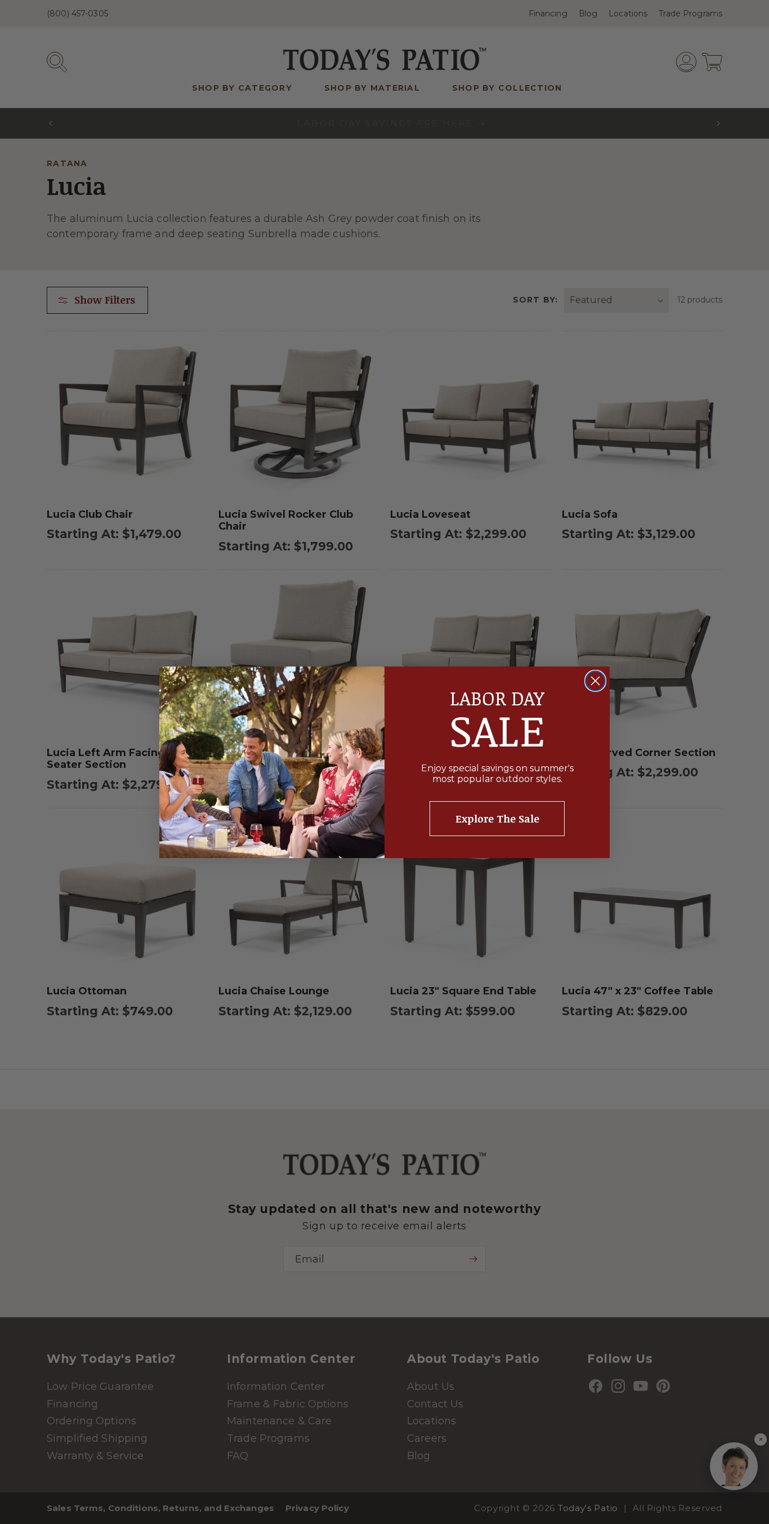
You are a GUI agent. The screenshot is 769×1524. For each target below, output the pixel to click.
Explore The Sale (497, 818)
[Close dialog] (595, 681)
